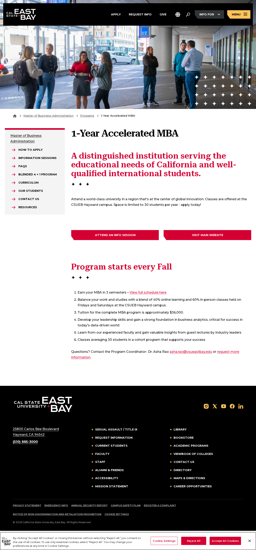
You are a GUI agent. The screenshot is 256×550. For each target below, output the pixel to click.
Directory (183, 470)
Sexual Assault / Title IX (116, 429)
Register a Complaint (160, 505)
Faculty (102, 454)
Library (180, 429)
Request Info (140, 14)
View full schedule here (148, 292)
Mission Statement (111, 486)
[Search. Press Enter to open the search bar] (188, 14)
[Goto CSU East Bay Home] (15, 116)
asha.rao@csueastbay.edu (191, 352)
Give (163, 14)
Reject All (193, 540)
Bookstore (184, 437)
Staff (100, 462)
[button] (177, 14)
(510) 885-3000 (25, 442)
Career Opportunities (193, 486)
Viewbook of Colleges (193, 454)
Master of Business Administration (48, 116)
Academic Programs (191, 445)
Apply (116, 14)
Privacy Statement (27, 505)
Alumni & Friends (109, 470)
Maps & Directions (189, 478)
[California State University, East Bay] (43, 404)
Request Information (114, 437)
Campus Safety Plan (126, 505)
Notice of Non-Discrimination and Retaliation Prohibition (57, 514)
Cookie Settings (117, 514)
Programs (87, 116)
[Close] (249, 540)
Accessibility (106, 478)
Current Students (111, 445)
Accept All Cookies (225, 540)
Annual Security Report (89, 505)
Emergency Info (56, 505)
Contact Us (184, 462)
